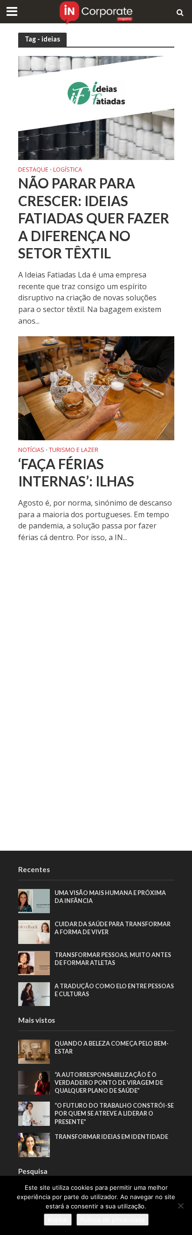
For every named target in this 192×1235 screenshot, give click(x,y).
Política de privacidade (112, 1219)
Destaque (33, 170)
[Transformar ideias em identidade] (34, 1144)
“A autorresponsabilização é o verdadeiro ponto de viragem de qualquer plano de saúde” (109, 1082)
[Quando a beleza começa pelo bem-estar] (34, 1051)
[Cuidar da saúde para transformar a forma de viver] (34, 931)
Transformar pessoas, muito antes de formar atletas (113, 958)
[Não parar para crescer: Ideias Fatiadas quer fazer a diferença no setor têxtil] (96, 107)
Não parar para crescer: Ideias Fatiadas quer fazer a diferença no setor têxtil (93, 218)
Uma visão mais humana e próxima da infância (110, 896)
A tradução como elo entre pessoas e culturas (114, 990)
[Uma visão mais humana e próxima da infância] (34, 900)
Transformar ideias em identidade (111, 1136)
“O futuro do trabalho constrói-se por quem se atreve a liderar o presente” (114, 1113)
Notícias (31, 450)
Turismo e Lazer (73, 450)
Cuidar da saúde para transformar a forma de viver (113, 928)
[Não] (180, 1205)
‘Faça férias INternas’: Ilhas (76, 473)
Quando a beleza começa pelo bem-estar (112, 1047)
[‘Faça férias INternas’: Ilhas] (96, 387)
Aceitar (58, 1219)
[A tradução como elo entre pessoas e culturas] (34, 993)
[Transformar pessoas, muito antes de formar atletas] (34, 962)
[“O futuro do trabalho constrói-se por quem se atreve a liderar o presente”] (34, 1113)
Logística (67, 170)
